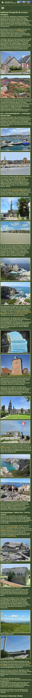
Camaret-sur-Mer (12, 527)
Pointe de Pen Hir (19, 178)
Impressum (4, 696)
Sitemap (20, 696)
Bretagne (21, 30)
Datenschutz (12, 696)
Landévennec (11, 536)
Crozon (13, 120)
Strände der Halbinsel (19, 190)
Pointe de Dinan (5, 447)
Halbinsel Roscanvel (7, 530)
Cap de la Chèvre (18, 315)
